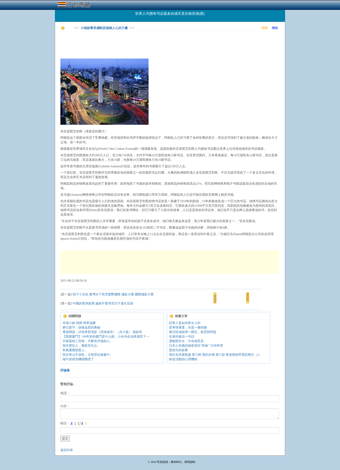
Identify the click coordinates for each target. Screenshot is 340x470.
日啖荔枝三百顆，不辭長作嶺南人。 (88, 341)
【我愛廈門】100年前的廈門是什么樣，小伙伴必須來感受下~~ (106, 336)
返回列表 (66, 450)
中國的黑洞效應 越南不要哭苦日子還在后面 (103, 303)
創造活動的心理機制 (183, 359)
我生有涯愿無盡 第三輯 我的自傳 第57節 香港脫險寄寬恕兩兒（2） (215, 354)
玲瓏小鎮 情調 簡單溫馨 (79, 323)
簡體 (264, 28)
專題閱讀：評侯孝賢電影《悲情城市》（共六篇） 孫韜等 (102, 332)
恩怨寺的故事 (178, 350)
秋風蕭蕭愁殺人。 (75, 350)
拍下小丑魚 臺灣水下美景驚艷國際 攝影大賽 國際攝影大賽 (113, 294)
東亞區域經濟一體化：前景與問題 (192, 332)
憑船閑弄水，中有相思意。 (188, 341)
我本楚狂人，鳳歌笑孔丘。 (81, 345)
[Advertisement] (132, 43)
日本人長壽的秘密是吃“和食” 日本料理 (196, 345)
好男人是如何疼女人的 (184, 323)
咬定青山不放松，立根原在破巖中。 (88, 354)
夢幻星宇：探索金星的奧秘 (81, 327)
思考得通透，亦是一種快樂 (188, 327)
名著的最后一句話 (181, 336)
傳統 (275, 28)
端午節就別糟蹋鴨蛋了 (78, 359)
